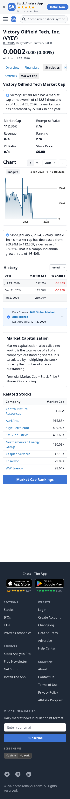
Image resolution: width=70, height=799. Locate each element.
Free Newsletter (15, 661)
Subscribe (35, 738)
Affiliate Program (50, 700)
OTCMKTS (9, 43)
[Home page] (14, 19)
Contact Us (46, 677)
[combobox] (44, 19)
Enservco (12, 461)
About (42, 669)
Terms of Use (48, 685)
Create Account (49, 617)
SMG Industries (17, 435)
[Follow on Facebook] (7, 774)
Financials (32, 67)
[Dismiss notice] (4, 7)
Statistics (52, 67)
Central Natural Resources (17, 411)
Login (42, 610)
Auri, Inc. (12, 421)
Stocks (9, 610)
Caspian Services (18, 454)
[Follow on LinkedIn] (29, 774)
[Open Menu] (5, 19)
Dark (27, 755)
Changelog (46, 625)
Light (13, 755)
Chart (48, 162)
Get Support (13, 669)
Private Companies (18, 633)
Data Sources (48, 633)
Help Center (47, 648)
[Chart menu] (63, 163)
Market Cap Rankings (35, 479)
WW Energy (14, 468)
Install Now (57, 7)
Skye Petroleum (17, 428)
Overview (12, 67)
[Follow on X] (18, 774)
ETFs (7, 625)
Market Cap (29, 76)
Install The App (15, 677)
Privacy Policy (48, 692)
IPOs (7, 617)
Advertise (45, 640)
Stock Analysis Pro (17, 654)
